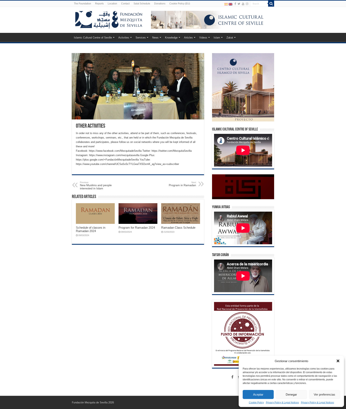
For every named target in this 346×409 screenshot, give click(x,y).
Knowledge (171, 37)
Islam (217, 37)
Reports (99, 3)
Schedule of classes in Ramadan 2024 (90, 229)
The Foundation (82, 3)
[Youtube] (243, 3)
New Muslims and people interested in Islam (96, 185)
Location (112, 3)
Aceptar (258, 394)
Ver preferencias (324, 394)
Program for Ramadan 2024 (137, 227)
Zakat (229, 37)
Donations (159, 3)
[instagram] (247, 3)
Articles (188, 37)
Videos (203, 37)
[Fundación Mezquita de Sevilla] (109, 19)
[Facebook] (235, 3)
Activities (123, 37)
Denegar (291, 394)
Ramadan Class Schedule (178, 227)
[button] (338, 361)
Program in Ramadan (182, 184)
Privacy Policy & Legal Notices (282, 402)
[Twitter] (239, 3)
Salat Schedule (142, 3)
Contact (125, 3)
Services (141, 37)
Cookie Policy (256, 402)
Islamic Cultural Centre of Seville (93, 37)
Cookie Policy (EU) (179, 3)
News (155, 37)
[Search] (271, 4)
